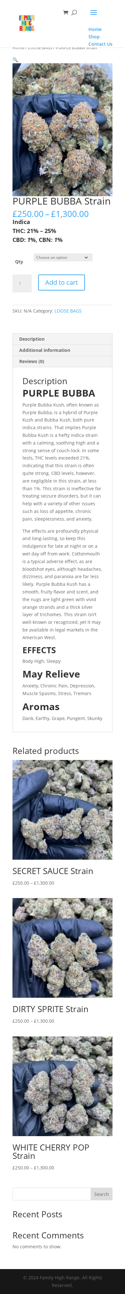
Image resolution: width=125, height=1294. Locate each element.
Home (18, 47)
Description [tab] (32, 339)
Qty (19, 262)
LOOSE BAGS (40, 47)
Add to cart (61, 282)
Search (101, 1194)
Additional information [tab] (44, 350)
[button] (15, 60)
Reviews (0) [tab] (31, 361)
